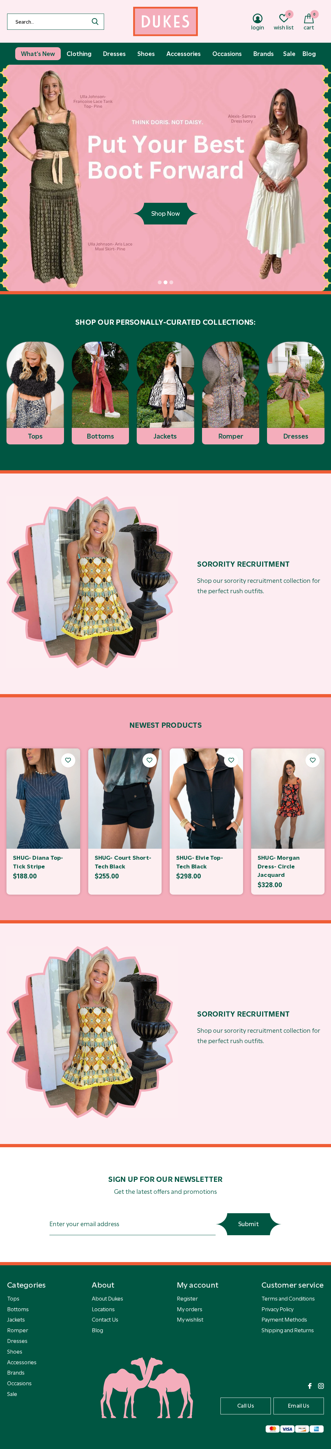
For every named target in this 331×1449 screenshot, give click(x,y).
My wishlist (190, 1319)
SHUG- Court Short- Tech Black (123, 862)
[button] (160, 282)
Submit (248, 1224)
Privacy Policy (278, 1309)
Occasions (19, 1383)
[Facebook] (310, 1386)
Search (95, 22)
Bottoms (18, 1309)
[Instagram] (321, 1386)
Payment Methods (284, 1319)
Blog (97, 1330)
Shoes (14, 1351)
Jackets (16, 1319)
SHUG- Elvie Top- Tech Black (199, 862)
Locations (103, 1309)
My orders (189, 1309)
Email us (298, 1405)
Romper (17, 1330)
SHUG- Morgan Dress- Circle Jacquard (279, 866)
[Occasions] (92, 582)
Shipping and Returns (288, 1330)
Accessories (22, 1362)
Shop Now (165, 213)
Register (187, 1298)
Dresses (17, 1341)
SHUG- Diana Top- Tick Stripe (38, 862)
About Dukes (107, 1298)
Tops (13, 1298)
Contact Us (105, 1319)
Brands (16, 1372)
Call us (245, 1405)
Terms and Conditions (288, 1298)
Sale (12, 1394)
